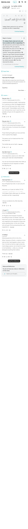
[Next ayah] (25, 11)
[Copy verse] (15, 15)
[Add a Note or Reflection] (21, 15)
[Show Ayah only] (20, 11)
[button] (23, 19)
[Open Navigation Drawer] (25, 2)
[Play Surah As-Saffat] (4, 15)
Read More (4, 87)
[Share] (18, 15)
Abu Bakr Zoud (6, 152)
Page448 (13, 8)
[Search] (22, 2)
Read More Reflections (14, 261)
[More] (24, 15)
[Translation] (24, 38)
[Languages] (19, 2)
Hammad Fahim (6, 180)
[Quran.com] (5, 2)
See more (4, 113)
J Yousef (4, 210)
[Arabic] (22, 38)
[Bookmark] (7, 15)
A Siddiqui (5, 234)
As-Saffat (14, 6)
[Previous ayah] (23, 11)
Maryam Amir (5, 98)
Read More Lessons (14, 172)
